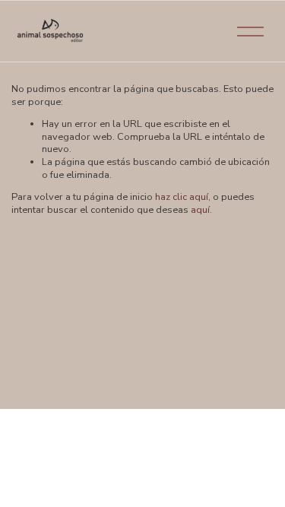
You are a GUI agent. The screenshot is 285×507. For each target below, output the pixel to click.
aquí (200, 210)
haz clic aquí (181, 197)
